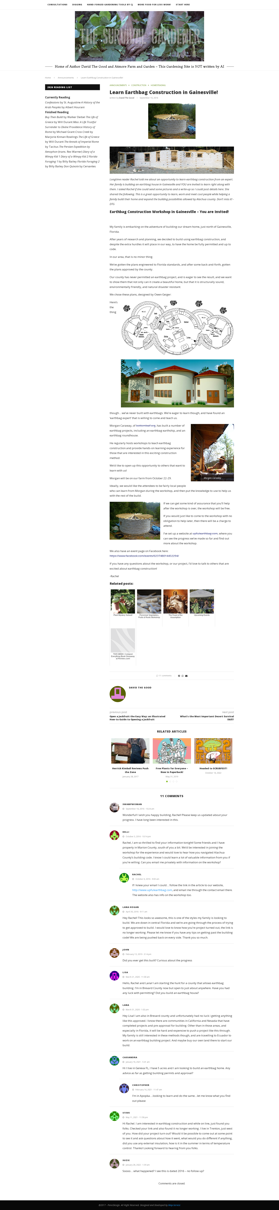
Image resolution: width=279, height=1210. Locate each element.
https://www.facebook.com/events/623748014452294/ (144, 556)
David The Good (126, 97)
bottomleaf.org (145, 425)
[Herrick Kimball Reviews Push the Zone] (130, 751)
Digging (77, 4)
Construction (138, 85)
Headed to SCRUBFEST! (213, 768)
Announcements (66, 77)
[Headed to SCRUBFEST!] (213, 751)
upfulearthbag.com (205, 533)
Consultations (57, 4)
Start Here (183, 4)
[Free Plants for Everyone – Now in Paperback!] (172, 751)
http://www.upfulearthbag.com (152, 890)
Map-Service (174, 1205)
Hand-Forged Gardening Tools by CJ (110, 4)
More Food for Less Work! (154, 4)
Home (48, 77)
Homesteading (158, 85)
